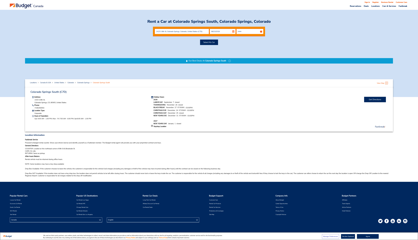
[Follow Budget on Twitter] (380, 221)
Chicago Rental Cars (82, 207)
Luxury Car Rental (15, 200)
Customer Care (401, 2)
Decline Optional (348, 236)
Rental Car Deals (150, 195)
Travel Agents (346, 203)
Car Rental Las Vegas (82, 200)
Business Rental (387, 2)
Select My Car (209, 42)
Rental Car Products (215, 203)
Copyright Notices (281, 214)
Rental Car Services (214, 207)
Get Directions (375, 99)
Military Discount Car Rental (151, 203)
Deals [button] (366, 6)
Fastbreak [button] (403, 6)
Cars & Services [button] (389, 6)
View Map (380, 83)
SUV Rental (13, 211)
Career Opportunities (282, 203)
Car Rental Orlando (82, 211)
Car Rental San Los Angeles (84, 214)
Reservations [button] (355, 6)
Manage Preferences (330, 236)
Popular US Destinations (87, 195)
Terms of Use (279, 207)
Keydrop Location (160, 126)
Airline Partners (346, 207)
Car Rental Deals (148, 207)
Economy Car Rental (16, 203)
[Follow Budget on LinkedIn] (399, 221)
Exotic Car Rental (15, 207)
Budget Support (216, 195)
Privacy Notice (280, 211)
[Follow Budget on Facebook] (387, 221)
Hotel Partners (346, 211)
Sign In (367, 2)
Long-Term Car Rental (149, 200)
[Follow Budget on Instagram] (405, 221)
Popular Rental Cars (19, 195)
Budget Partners (349, 195)
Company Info (281, 195)
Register (375, 2)
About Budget (280, 200)
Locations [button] (375, 6)
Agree (368, 236)
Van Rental (13, 214)
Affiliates (344, 200)
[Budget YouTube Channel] (393, 221)
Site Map (211, 214)
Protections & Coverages (216, 211)
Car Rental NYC (80, 203)
